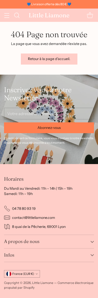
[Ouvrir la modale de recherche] (17, 15)
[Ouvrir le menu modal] (7, 15)
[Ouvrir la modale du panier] (90, 15)
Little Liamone (42, 283)
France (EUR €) (23, 274)
